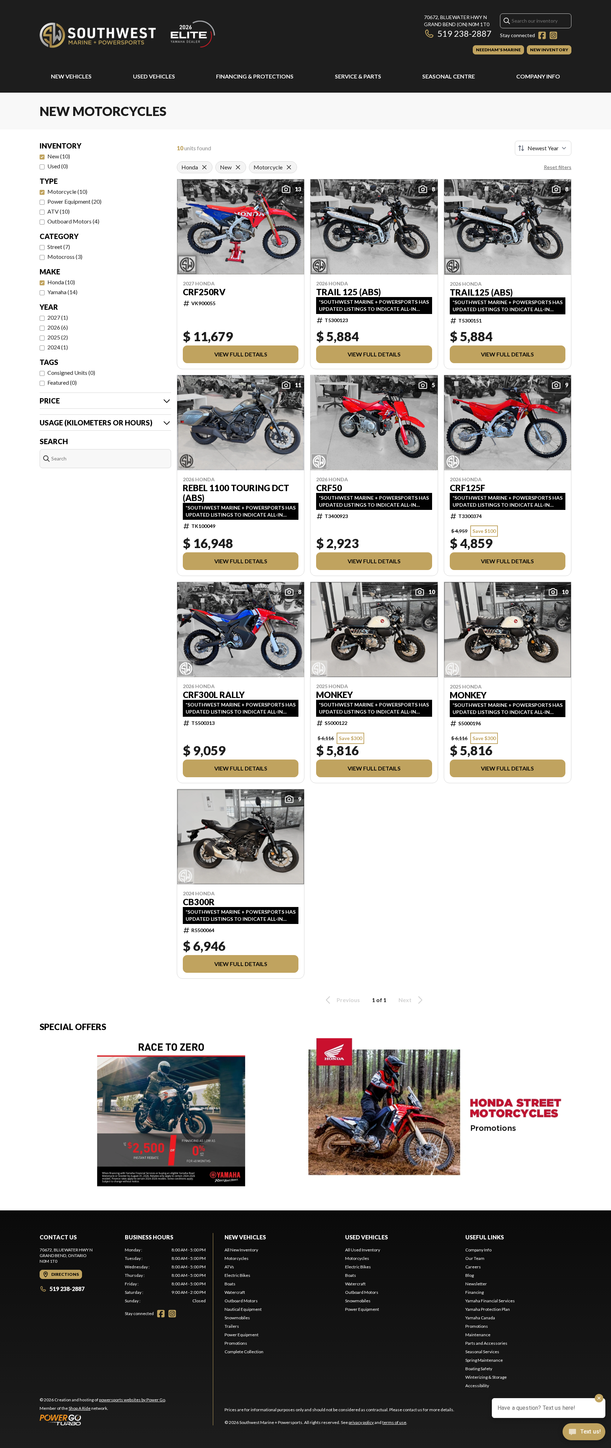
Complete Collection (244, 1351)
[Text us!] (584, 1432)
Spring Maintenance (484, 1360)
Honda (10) (61, 282)
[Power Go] (103, 1419)
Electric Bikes (237, 1275)
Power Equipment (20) (74, 201)
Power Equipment (241, 1334)
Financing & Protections (254, 76)
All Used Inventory (362, 1249)
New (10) (58, 156)
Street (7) (58, 246)
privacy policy (361, 1422)
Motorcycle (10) (67, 191)
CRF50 (329, 488)
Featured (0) (62, 382)
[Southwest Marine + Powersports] (128, 34)
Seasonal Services (482, 1351)
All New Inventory (241, 1249)
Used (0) (57, 166)
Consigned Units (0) (71, 372)
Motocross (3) (64, 256)
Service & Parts (358, 76)
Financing (474, 1292)
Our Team (474, 1258)
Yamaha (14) (62, 292)
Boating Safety (478, 1368)
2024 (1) (57, 347)
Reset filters (557, 167)
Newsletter (476, 1283)
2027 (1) (57, 317)
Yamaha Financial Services (490, 1300)
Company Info (538, 76)
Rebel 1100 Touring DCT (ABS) (236, 493)
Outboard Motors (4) (73, 221)
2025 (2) (57, 337)
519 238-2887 (464, 33)
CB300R (199, 902)
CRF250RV (204, 292)
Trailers (232, 1326)
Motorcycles (237, 1258)
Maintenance (477, 1334)
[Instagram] (553, 35)
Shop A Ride (80, 1408)
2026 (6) (57, 327)
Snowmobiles (237, 1317)
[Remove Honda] (204, 167)
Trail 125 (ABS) (348, 292)
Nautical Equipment (243, 1309)
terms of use (394, 1422)
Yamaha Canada (480, 1317)
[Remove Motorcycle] (288, 167)
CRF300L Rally (214, 695)
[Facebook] (542, 35)
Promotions (236, 1343)
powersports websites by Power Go (132, 1399)
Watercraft (235, 1292)
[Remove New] (238, 167)
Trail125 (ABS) (481, 292)
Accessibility (477, 1385)
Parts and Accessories (486, 1343)
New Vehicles (71, 76)
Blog (469, 1275)
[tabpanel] (165, 1275)
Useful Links (484, 1237)
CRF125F (467, 488)
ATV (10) (58, 211)
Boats (230, 1283)
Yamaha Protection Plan (487, 1309)
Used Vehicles (154, 76)
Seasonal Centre (448, 76)
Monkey (334, 695)
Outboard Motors (241, 1300)
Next (405, 999)
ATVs (229, 1266)
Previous (348, 999)
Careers (473, 1266)
